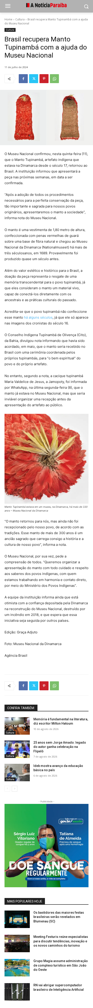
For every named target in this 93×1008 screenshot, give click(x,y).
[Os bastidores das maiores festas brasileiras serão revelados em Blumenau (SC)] (17, 919)
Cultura (20, 19)
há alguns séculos (38, 317)
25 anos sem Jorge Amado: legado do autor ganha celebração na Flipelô (59, 747)
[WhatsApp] (54, 78)
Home (8, 19)
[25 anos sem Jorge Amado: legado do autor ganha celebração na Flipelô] (17, 749)
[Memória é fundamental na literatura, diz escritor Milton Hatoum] (17, 726)
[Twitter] (33, 78)
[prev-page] (7, 789)
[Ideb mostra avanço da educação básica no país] (17, 772)
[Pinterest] (44, 78)
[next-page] (14, 789)
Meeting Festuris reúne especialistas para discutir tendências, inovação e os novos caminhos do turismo (60, 941)
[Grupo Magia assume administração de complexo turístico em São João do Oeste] (17, 967)
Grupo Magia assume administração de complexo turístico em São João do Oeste (60, 965)
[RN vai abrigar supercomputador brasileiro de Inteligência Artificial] (17, 992)
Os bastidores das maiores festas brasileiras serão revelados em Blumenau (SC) (58, 917)
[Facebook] (23, 78)
